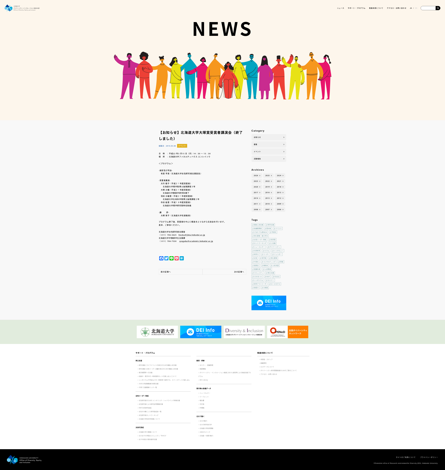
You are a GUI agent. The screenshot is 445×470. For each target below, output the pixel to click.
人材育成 (268, 269)
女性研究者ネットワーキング (148, 415)
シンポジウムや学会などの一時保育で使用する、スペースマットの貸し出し (164, 380)
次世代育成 (140, 427)
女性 (255, 258)
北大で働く (200, 416)
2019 (267, 187)
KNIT (268, 276)
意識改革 (257, 269)
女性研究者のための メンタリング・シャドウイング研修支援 (159, 400)
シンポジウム (258, 280)
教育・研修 (200, 360)
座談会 (256, 265)
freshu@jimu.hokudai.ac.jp (192, 235)
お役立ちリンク (205, 432)
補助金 (265, 265)
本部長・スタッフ (267, 359)
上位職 (273, 243)
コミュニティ (258, 273)
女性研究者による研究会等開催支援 (151, 404)
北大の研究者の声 (206, 424)
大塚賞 (265, 287)
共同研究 (257, 250)
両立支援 (271, 273)
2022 (267, 181)
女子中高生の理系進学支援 (148, 439)
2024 (279, 175)
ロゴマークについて (267, 367)
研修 (281, 261)
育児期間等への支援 (145, 372)
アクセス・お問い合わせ (396, 8)
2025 (267, 175)
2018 (279, 187)
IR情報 (202, 408)
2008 (256, 209)
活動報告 (257, 159)
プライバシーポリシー (429, 457)
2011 (256, 204)
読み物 (268, 228)
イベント (182, 146)
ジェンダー (278, 254)
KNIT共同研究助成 (145, 408)
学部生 (274, 232)
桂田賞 (273, 239)
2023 (256, 181)
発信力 (256, 287)
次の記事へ (239, 272)
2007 (267, 209)
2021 (279, 181)
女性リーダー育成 (260, 239)
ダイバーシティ (274, 247)
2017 (256, 192)
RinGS (277, 276)
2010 (267, 204)
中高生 (256, 261)
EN (416, 8)
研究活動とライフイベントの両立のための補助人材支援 (157, 365)
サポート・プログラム (145, 353)
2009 (279, 204)
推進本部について (265, 353)
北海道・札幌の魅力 (206, 435)
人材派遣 (276, 265)
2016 (267, 192)
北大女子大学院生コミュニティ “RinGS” (152, 435)
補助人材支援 (258, 224)
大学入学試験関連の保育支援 (148, 383)
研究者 (264, 258)
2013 (267, 198)
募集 (255, 144)
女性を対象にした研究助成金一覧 (150, 411)
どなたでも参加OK (260, 232)
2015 (279, 192)
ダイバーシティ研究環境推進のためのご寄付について (279, 370)
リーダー (266, 254)
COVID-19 (258, 276)
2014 (256, 198)
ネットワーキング (260, 243)
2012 (279, 198)
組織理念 (264, 363)
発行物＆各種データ (203, 388)
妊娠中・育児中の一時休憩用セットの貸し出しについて (157, 376)
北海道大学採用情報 (206, 428)
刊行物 (202, 404)
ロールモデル (275, 284)
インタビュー (278, 250)
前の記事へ (166, 272)
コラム (267, 250)
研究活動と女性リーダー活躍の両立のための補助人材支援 (158, 369)
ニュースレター (259, 247)
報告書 (202, 400)
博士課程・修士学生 (261, 236)
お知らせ (257, 137)
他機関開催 (258, 228)
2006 (279, 209)
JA (411, 8)
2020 (256, 187)
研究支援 (271, 224)
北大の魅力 (203, 421)
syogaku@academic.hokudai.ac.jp (196, 241)
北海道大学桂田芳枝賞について (149, 419)
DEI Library (204, 380)
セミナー (271, 280)
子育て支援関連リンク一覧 (148, 387)
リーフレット (204, 397)
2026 (256, 175)
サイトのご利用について (406, 457)
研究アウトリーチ (260, 284)
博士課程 (274, 258)
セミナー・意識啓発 (206, 365)
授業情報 (203, 369)
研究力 (256, 254)
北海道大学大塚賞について (148, 432)
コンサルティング (269, 261)
